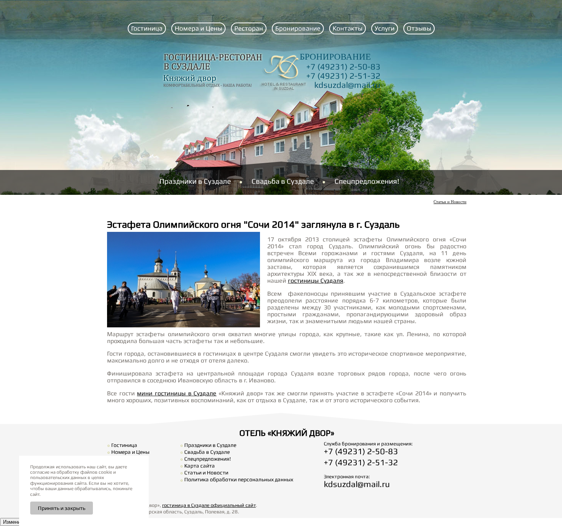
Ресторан (248, 28)
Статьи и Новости (450, 201)
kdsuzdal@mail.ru (347, 84)
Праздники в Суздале (195, 181)
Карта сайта (199, 466)
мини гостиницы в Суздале (176, 393)
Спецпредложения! (367, 181)
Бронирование (297, 28)
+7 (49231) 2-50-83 (343, 66)
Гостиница (146, 28)
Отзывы (419, 28)
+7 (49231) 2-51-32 (343, 75)
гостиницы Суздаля (315, 280)
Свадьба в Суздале (283, 181)
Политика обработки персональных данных (238, 479)
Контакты (347, 28)
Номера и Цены (198, 28)
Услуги (385, 28)
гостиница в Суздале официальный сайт (209, 505)
